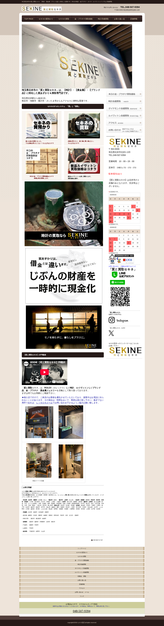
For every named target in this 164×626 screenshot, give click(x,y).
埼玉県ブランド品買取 (124, 115)
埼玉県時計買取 (124, 101)
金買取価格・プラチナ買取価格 (124, 94)
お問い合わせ (124, 130)
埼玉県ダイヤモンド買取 (124, 108)
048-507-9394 (81, 611)
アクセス (124, 123)
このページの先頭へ (97, 540)
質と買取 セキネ (47, 8)
